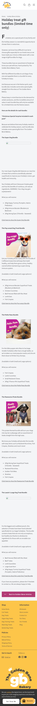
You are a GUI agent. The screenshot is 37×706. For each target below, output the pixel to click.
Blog (21, 625)
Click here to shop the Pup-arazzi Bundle (15, 303)
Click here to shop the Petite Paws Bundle (16, 385)
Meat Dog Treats (7, 625)
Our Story (23, 618)
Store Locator (24, 612)
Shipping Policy (7, 643)
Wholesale (23, 609)
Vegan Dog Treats (7, 618)
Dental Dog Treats (7, 628)
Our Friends (23, 622)
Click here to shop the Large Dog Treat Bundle (17, 576)
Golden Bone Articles (13, 16)
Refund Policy (6, 640)
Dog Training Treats (8, 622)
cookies (8, 692)
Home (3, 16)
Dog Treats (5, 615)
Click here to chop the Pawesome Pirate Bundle (18, 481)
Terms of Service (7, 646)
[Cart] (29, 5)
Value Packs (5, 609)
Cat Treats (5, 612)
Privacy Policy (6, 637)
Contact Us (23, 615)
